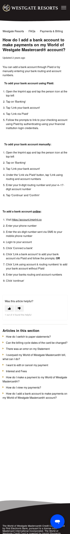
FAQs (32, 31)
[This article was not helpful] (19, 308)
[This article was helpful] (9, 308)
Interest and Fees (16, 371)
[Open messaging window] (57, 521)
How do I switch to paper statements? (28, 336)
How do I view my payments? (23, 387)
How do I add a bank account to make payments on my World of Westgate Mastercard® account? (35, 396)
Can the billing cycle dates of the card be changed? (36, 343)
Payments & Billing (51, 31)
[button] (63, 7)
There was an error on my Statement (28, 349)
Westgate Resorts (13, 31)
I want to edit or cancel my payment (27, 365)
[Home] (30, 8)
